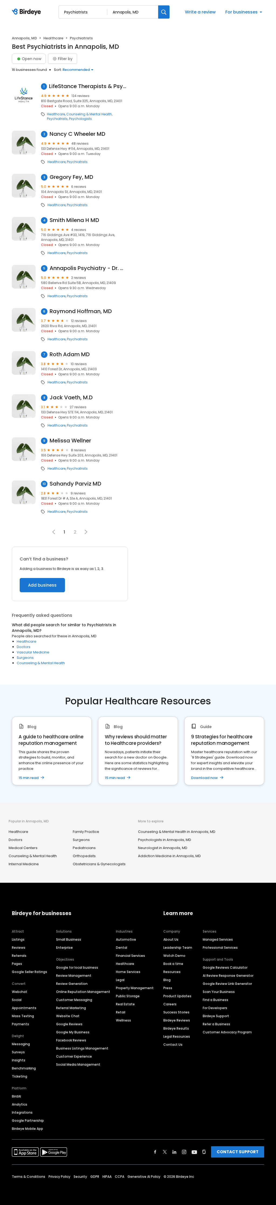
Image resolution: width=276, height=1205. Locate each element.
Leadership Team (177, 947)
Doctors (23, 646)
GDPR (94, 1176)
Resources (172, 971)
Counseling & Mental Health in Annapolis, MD (176, 831)
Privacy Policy (59, 1176)
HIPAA (107, 1176)
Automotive (126, 939)
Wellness (123, 1020)
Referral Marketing (71, 1008)
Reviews (18, 947)
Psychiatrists (57, 119)
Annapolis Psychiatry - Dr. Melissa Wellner (89, 268)
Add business (42, 585)
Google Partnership (28, 1120)
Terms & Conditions (28, 1176)
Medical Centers (23, 847)
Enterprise (64, 947)
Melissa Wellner (70, 440)
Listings (18, 939)
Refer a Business (216, 1024)
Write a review (200, 12)
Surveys (18, 1052)
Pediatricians (84, 847)
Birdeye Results (176, 1028)
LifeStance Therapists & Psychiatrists (88, 86)
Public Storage (128, 996)
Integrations (22, 1112)
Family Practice (86, 831)
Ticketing (19, 1076)
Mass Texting (23, 1016)
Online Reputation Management (83, 991)
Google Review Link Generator (227, 983)
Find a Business (215, 1000)
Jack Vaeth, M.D (71, 397)
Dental (121, 947)
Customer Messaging (74, 1000)
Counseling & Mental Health (89, 114)
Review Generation (72, 983)
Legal (120, 980)
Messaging (21, 1044)
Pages (17, 963)
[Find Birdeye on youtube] (194, 1152)
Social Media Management (78, 1064)
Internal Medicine (24, 864)
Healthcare (53, 38)
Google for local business (77, 967)
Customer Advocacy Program (227, 1032)
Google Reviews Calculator (225, 967)
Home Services (128, 971)
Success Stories (176, 1012)
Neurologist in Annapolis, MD (162, 847)
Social (17, 1000)
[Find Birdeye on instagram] (184, 1152)
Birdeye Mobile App (27, 1128)
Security (80, 1176)
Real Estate (125, 1004)
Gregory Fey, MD (71, 177)
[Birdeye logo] (27, 12)
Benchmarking (24, 1068)
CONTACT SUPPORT (237, 1152)
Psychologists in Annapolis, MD (164, 839)
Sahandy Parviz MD (75, 483)
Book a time (173, 963)
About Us (170, 939)
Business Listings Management (82, 1048)
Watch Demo (174, 955)
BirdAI (16, 1096)
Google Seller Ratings (29, 971)
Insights (18, 1060)
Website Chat (68, 1016)
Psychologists (80, 119)
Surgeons (25, 657)
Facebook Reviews (71, 1040)
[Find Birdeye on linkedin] (174, 1152)
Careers (170, 1004)
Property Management (135, 988)
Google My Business (72, 1032)
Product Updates (177, 996)
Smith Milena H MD (74, 220)
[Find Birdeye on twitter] (165, 1152)
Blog (167, 980)
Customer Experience (74, 1056)
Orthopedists (84, 855)
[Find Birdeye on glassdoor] (204, 1152)
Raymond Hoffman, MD (81, 311)
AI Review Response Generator (228, 975)
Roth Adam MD (70, 354)
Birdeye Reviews (176, 1020)
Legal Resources (176, 1036)
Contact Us (172, 1044)
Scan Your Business (219, 991)
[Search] (164, 12)
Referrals (19, 955)
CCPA (119, 1176)
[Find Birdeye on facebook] (155, 1152)
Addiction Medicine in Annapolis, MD (169, 855)
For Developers (215, 1008)
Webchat (19, 991)
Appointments (24, 1008)
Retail (120, 1012)
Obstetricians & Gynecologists (99, 864)
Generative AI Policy (143, 1176)
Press (167, 988)
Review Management (73, 975)
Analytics (19, 1104)
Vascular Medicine (33, 652)
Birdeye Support (216, 1016)
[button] (86, 532)
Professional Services (220, 947)
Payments (20, 1024)
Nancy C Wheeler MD (77, 134)
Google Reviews (69, 1024)
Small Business (68, 939)
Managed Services (218, 939)
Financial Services (130, 955)
